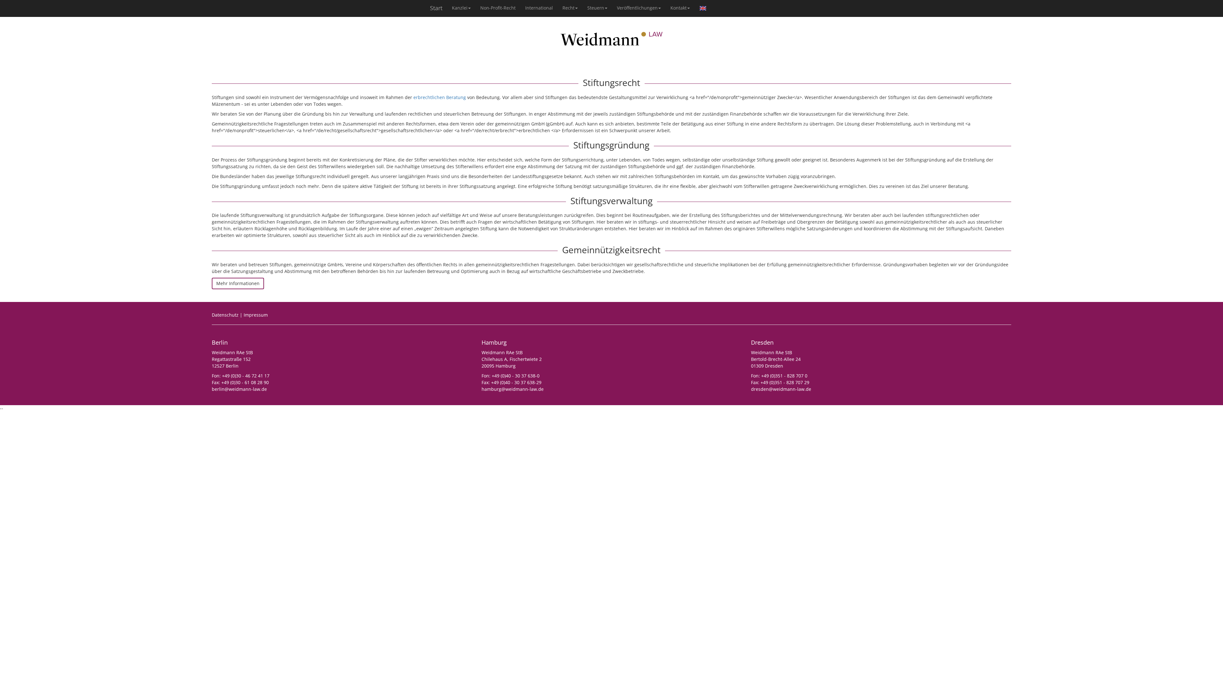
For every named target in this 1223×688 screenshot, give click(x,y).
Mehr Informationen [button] (238, 283)
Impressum (256, 315)
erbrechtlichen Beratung (439, 97)
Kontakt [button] (678, 8)
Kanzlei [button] (460, 8)
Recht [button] (568, 8)
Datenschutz (225, 315)
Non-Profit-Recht (498, 8)
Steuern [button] (595, 8)
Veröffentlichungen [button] (637, 8)
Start (436, 8)
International (539, 8)
